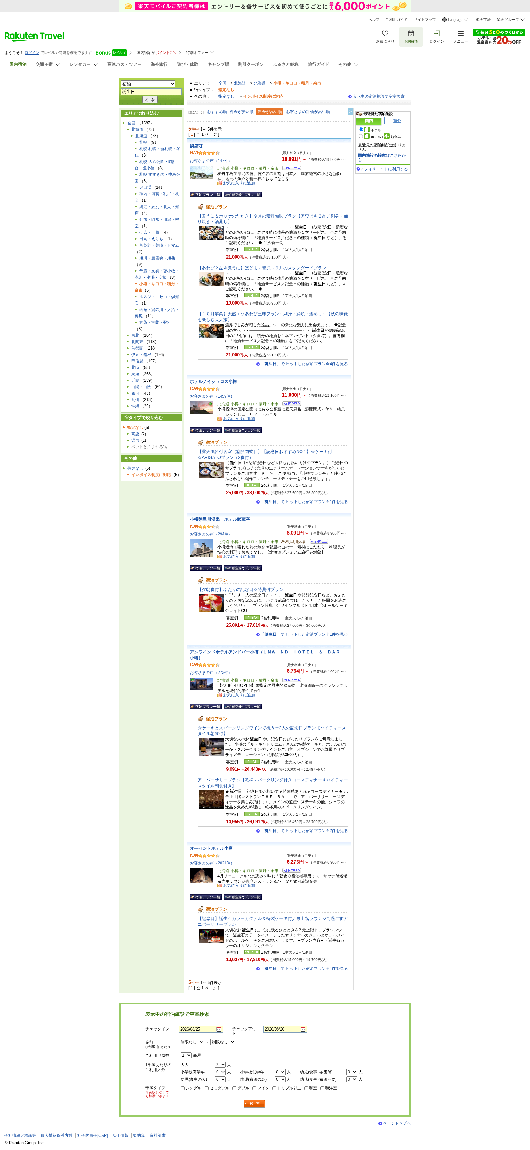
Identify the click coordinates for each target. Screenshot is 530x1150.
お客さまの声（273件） (211, 672)
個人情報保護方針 (57, 1135)
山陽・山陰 (141, 386)
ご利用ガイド (397, 19)
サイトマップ (425, 19)
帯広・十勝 (149, 232)
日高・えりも (151, 238)
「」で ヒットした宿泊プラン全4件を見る (304, 363)
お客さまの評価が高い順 (308, 111)
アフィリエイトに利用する (384, 169)
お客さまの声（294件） (211, 534)
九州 (135, 399)
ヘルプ (373, 19)
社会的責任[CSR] (92, 1135)
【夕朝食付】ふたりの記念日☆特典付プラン (240, 589)
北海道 (240, 83)
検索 (255, 1104)
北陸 (135, 367)
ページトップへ (397, 1123)
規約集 (139, 1135)
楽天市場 (483, 19)
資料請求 (158, 1135)
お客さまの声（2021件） (212, 863)
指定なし (226, 96)
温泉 (135, 440)
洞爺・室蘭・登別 (155, 322)
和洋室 (331, 1088)
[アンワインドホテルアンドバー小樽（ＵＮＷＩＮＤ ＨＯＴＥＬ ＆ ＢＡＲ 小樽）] (289, 681)
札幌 (143, 142)
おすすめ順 (217, 111)
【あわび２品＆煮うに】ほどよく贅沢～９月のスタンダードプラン (262, 267)
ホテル (376, 130)
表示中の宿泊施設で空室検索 (379, 96)
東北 (135, 335)
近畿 (135, 380)
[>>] (351, 112)
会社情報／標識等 (20, 1135)
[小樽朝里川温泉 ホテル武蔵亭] (317, 542)
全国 (222, 83)
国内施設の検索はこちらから (382, 157)
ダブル (243, 1088)
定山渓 (145, 187)
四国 (135, 393)
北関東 (137, 341)
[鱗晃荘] (289, 169)
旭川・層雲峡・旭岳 (157, 258)
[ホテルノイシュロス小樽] (289, 404)
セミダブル (219, 1088)
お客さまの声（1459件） (212, 396)
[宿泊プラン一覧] (206, 194)
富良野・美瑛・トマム (159, 245)
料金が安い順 (242, 111)
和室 (313, 1088)
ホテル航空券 (386, 137)
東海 (135, 374)
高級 (135, 434)
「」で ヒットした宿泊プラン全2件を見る (304, 830)
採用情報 (121, 1135)
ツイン (263, 1088)
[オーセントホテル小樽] (289, 871)
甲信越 (137, 361)
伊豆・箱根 (141, 354)
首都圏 (137, 348)
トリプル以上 (289, 1088)
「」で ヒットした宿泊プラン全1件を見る (304, 501)
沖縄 (135, 406)
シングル (194, 1088)
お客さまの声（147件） (211, 160)
